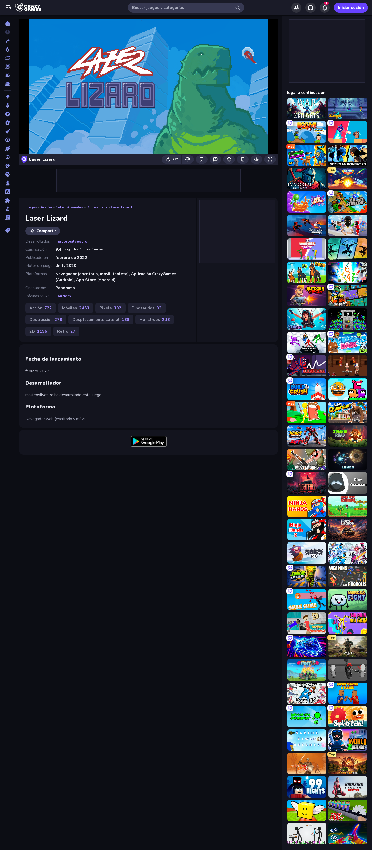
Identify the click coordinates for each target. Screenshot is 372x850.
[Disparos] (7, 157)
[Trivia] (7, 217)
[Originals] (7, 66)
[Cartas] (7, 122)
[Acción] (7, 97)
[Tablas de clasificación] (7, 84)
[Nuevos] (7, 41)
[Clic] (7, 131)
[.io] (7, 174)
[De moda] (7, 49)
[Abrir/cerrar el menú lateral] (8, 8)
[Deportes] (7, 148)
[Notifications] (325, 8)
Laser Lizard (121, 207)
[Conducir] (7, 140)
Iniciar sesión (351, 7)
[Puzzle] (7, 200)
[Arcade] (7, 105)
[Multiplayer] (7, 75)
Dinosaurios (97, 207)
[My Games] (310, 8)
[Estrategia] (7, 165)
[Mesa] (7, 183)
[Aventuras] (7, 114)
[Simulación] (7, 209)
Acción (46, 207)
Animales (75, 207)
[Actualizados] (7, 58)
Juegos (31, 207)
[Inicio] (7, 23)
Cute (60, 207)
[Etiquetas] (7, 230)
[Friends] (296, 8)
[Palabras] (7, 191)
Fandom (63, 296)
